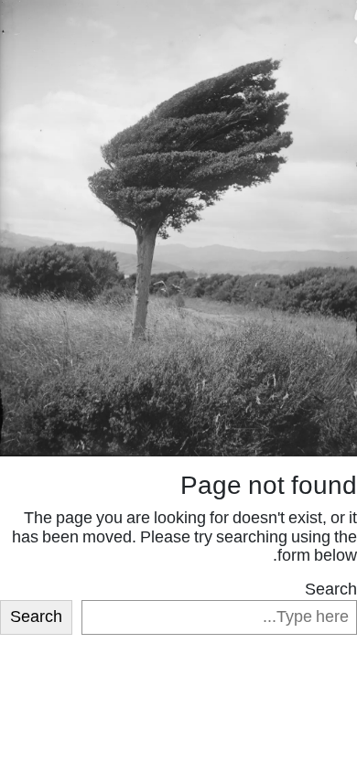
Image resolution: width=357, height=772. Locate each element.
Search (331, 590)
